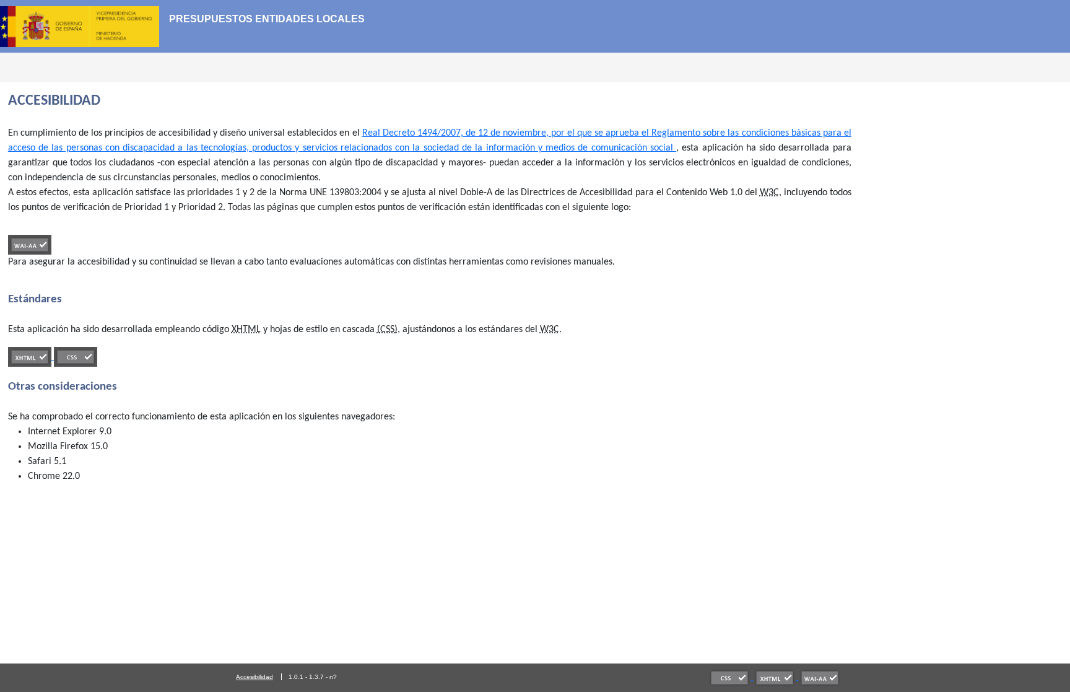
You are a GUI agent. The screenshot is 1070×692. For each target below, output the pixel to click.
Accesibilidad (254, 676)
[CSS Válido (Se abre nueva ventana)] (75, 357)
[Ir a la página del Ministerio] (84, 26)
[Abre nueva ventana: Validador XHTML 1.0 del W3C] (775, 677)
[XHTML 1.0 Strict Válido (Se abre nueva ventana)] (31, 357)
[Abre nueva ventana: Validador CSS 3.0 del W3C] (730, 677)
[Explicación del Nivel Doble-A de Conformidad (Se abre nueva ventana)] (29, 245)
